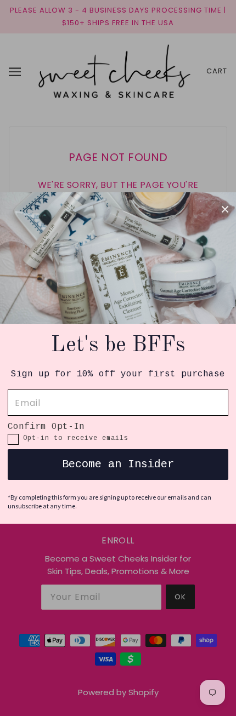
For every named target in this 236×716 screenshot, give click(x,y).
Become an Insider (118, 464)
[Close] (225, 209)
